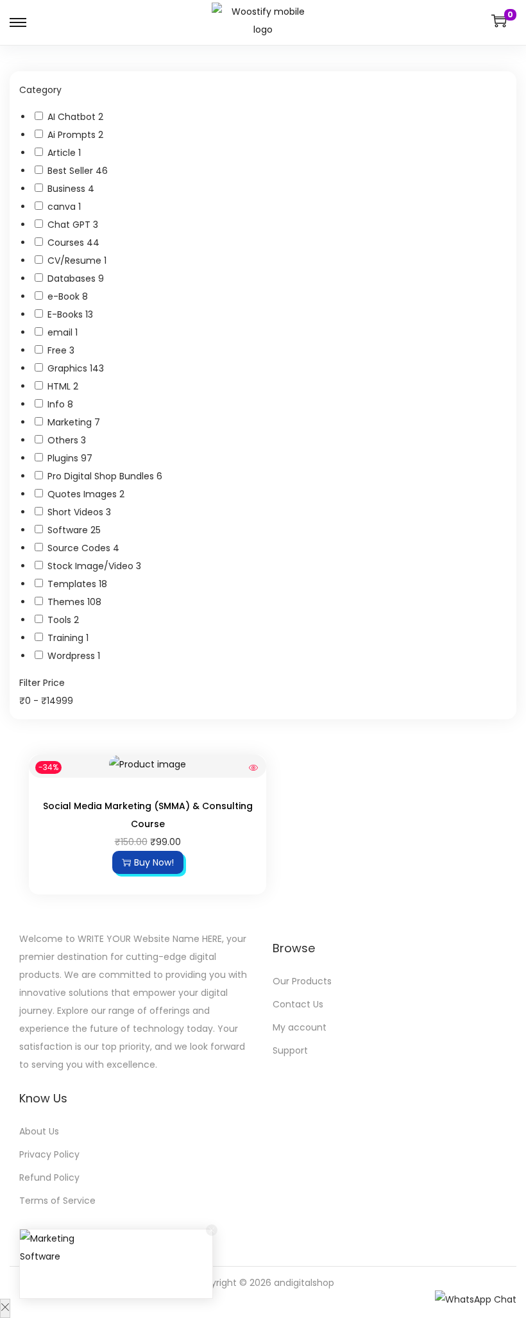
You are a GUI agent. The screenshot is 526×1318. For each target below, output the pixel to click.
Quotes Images (83, 494)
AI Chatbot (72, 116)
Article (62, 152)
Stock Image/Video (91, 566)
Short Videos (76, 512)
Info (57, 404)
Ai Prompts (72, 134)
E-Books (66, 314)
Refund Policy (49, 1177)
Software (68, 530)
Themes (67, 601)
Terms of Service (57, 1200)
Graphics (68, 368)
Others (64, 440)
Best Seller (71, 170)
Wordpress (72, 655)
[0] (499, 20)
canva (62, 206)
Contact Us (298, 1004)
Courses (67, 242)
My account (300, 1027)
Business (67, 188)
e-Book (64, 296)
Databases (72, 278)
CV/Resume (75, 260)
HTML (60, 386)
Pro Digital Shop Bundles (102, 476)
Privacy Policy (49, 1154)
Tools (60, 619)
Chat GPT (70, 224)
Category (40, 89)
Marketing (70, 422)
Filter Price (42, 682)
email (61, 332)
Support (290, 1050)
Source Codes (80, 548)
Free (58, 350)
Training (66, 637)
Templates (73, 584)
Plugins (64, 458)
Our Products (302, 981)
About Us (39, 1131)
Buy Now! (154, 862)
